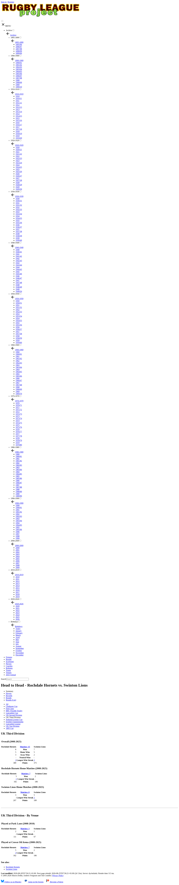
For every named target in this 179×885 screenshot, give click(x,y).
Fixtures (9, 657)
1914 (17, 114)
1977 (17, 434)
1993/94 (19, 521)
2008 (17, 565)
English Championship (14, 722)
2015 (17, 588)
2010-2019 (15, 570)
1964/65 (19, 372)
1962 (17, 361)
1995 (17, 527)
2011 (17, 579)
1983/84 (19, 470)
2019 (17, 597)
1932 (17, 207)
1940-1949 (15, 243)
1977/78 (19, 436)
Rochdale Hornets (13, 867)
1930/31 (19, 201)
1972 (17, 412)
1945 (17, 272)
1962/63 (19, 363)
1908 (17, 80)
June (17, 642)
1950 (17, 301)
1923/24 (19, 163)
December (20, 655)
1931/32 (19, 205)
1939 (17, 238)
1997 (17, 534)
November (20, 653)
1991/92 (19, 512)
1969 (17, 391)
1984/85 (19, 474)
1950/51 (19, 303)
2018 (17, 594)
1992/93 (19, 516)
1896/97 (19, 47)
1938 (17, 234)
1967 (17, 383)
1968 (17, 387)
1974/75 (19, 423)
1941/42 (19, 256)
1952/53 (19, 312)
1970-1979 (15, 396)
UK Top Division (12, 726)
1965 (17, 374)
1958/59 (19, 338)
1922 (17, 156)
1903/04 (19, 69)
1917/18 (19, 129)
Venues (8, 673)
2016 (17, 590)
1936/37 (19, 227)
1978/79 (19, 440)
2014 (17, 586)
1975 (17, 425)
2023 (17, 613)
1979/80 (19, 445)
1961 (17, 356)
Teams (8, 670)
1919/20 (19, 138)
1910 (17, 96)
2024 (17, 615)
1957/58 (19, 334)
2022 (17, 610)
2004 (17, 556)
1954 (17, 318)
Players (8, 664)
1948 (17, 285)
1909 (17, 85)
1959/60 (19, 343)
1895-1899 (15, 37)
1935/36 (19, 223)
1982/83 (19, 465)
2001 (17, 550)
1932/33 (19, 209)
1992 (17, 514)
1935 (17, 220)
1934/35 (19, 218)
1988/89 (19, 492)
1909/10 (19, 87)
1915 (17, 118)
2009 (17, 567)
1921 (17, 152)
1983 (17, 467)
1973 (17, 416)
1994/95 (19, 525)
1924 (17, 165)
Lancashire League (13, 724)
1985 (17, 476)
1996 (17, 532)
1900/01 (19, 63)
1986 (17, 481)
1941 (17, 254)
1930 (17, 198)
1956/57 (19, 329)
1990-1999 (15, 498)
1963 (17, 365)
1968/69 (19, 389)
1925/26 (19, 172)
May (17, 640)
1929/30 (19, 189)
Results (8, 659)
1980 (17, 454)
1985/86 (19, 478)
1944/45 (19, 269)
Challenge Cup (11, 706)
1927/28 (19, 180)
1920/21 (19, 150)
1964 (17, 369)
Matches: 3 (24, 829)
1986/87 (19, 483)
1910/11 (19, 98)
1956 (17, 327)
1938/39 (19, 236)
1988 (17, 489)
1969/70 (19, 394)
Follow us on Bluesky (12, 882)
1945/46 (19, 274)
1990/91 (19, 508)
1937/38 (19, 231)
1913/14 (19, 112)
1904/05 (19, 71)
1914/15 (19, 116)
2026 (17, 619)
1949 (17, 289)
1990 (17, 505)
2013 (17, 583)
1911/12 (19, 103)
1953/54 (19, 316)
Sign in (3, 2)
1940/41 (19, 252)
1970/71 (19, 405)
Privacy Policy (58, 876)
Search (3, 679)
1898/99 (19, 51)
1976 (17, 429)
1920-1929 (15, 140)
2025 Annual (11, 675)
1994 (17, 523)
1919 (17, 136)
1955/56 (19, 325)
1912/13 (19, 107)
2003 (17, 554)
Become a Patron (56, 882)
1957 (17, 332)
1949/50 (19, 291)
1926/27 (19, 176)
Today (18, 629)
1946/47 (19, 278)
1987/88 (19, 487)
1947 (17, 280)
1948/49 (19, 287)
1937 (17, 229)
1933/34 (19, 214)
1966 (17, 378)
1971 (17, 407)
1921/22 (19, 154)
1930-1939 (15, 192)
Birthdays (14, 622)
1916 (17, 123)
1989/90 (19, 496)
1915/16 (19, 120)
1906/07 (19, 76)
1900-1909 (15, 56)
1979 (17, 443)
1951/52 (19, 307)
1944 (17, 267)
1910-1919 (15, 89)
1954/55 (19, 321)
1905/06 (19, 74)
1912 (17, 105)
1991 (17, 510)
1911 (17, 101)
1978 (17, 438)
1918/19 (19, 134)
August (18, 646)
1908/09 (19, 82)
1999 (17, 538)
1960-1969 (15, 345)
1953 (17, 314)
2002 (17, 552)
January (19, 631)
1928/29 (19, 185)
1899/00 (19, 53)
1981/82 (19, 461)
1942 (17, 258)
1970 (17, 403)
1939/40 (19, 240)
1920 (17, 147)
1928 (17, 182)
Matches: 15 (25, 747)
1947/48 (19, 283)
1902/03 (19, 67)
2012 (17, 581)
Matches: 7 (25, 774)
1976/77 (19, 432)
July (17, 644)
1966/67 (19, 380)
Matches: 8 (24, 792)
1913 (17, 109)
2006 (17, 561)
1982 (17, 463)
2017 (17, 592)
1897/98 (19, 49)
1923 (17, 161)
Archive (9, 30)
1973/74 (19, 418)
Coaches (9, 666)
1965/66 (19, 376)
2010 (17, 577)
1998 (17, 536)
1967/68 (19, 385)
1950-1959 (15, 294)
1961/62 (19, 358)
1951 (17, 305)
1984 (17, 472)
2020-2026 (15, 599)
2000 (17, 548)
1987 (17, 485)
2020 (17, 606)
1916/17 (19, 125)
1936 (17, 225)
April (18, 637)
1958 (17, 336)
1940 (17, 250)
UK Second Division (14, 715)
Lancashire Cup (12, 713)
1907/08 (19, 78)
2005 (17, 559)
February (19, 633)
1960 (17, 352)
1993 (17, 519)
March (18, 635)
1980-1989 (15, 447)
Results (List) (11, 700)
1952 (17, 310)
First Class (10, 709)
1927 (17, 178)
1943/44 (19, 265)
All (7, 704)
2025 (17, 617)
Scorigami (10, 662)
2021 (17, 608)
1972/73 (19, 414)
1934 (17, 216)
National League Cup (14, 720)
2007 (17, 563)
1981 (17, 459)
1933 (17, 212)
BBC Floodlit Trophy (14, 711)
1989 (17, 494)
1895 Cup (10, 728)
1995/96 (19, 529)
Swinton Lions (11, 869)
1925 (17, 169)
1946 (17, 276)
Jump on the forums (35, 882)
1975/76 (19, 427)
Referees (9, 668)
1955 (17, 323)
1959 (17, 340)
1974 (17, 421)
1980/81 (19, 456)
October (19, 651)
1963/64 (19, 367)
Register (11, 2)
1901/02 (19, 65)
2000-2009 (15, 541)
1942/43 (19, 261)
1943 (17, 263)
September (20, 648)
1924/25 (19, 167)
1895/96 (19, 44)
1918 (17, 131)
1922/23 (19, 158)
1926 (17, 174)
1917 (17, 127)
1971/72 (19, 410)
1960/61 (19, 354)
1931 (17, 203)
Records (9, 696)
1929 (17, 187)
